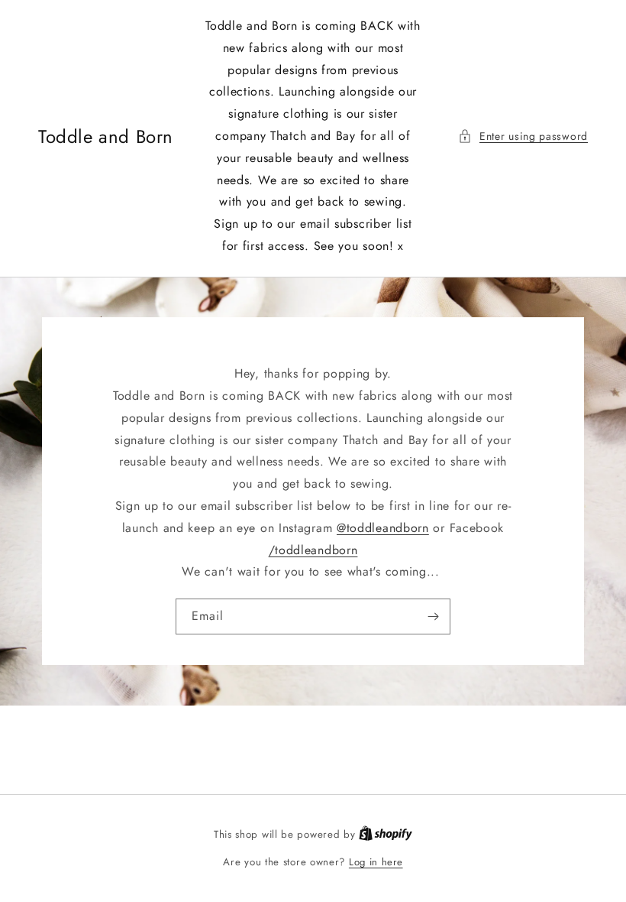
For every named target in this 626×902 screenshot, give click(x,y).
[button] (523, 136)
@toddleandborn (383, 528)
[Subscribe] (433, 616)
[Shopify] (385, 834)
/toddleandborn (313, 550)
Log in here (376, 862)
